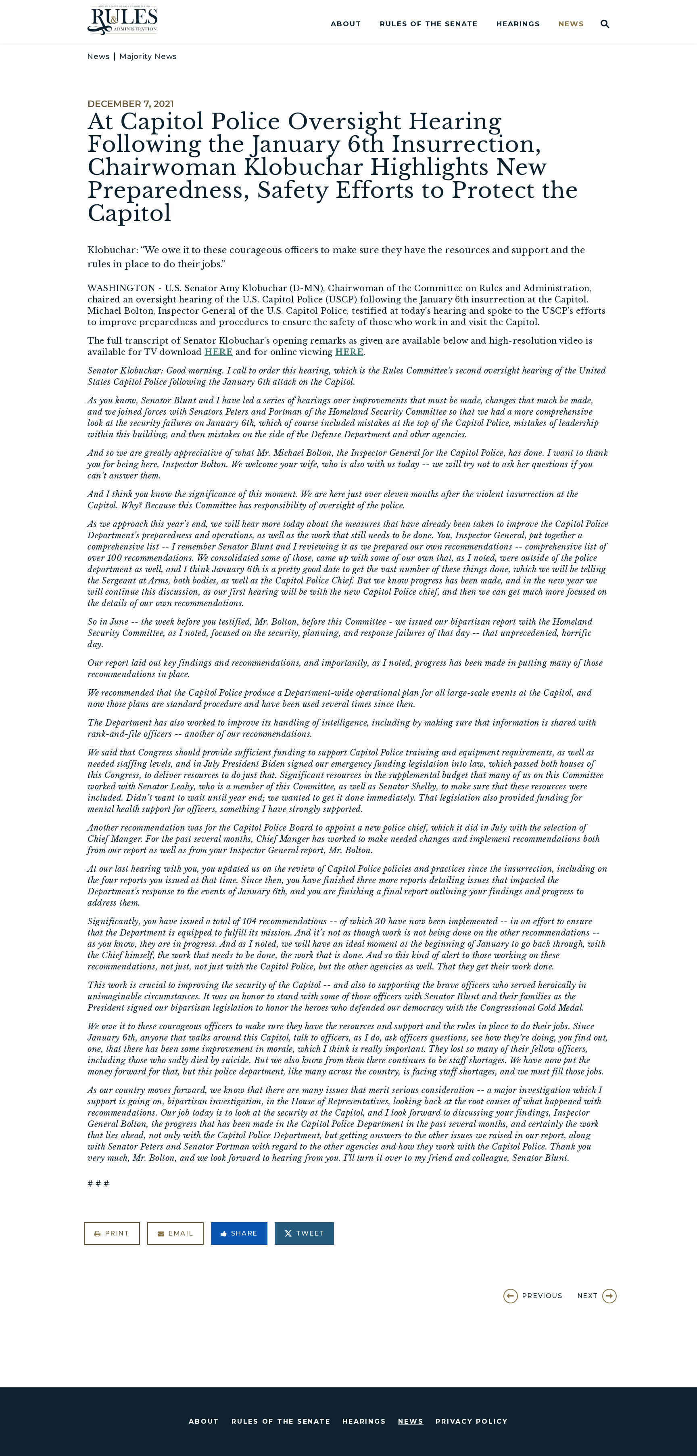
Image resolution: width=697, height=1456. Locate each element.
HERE (219, 352)
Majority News (148, 56)
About (346, 24)
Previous (542, 1296)
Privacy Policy (472, 1421)
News (571, 24)
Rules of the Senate (429, 24)
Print (117, 1233)
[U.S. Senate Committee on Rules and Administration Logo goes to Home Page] (128, 22)
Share (244, 1233)
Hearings (518, 24)
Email (180, 1233)
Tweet (310, 1233)
